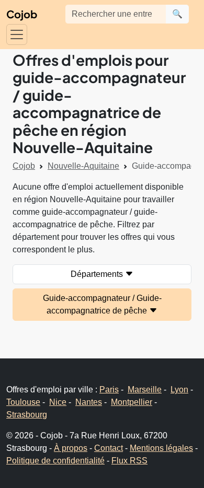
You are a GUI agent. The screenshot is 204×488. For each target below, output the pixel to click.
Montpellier (131, 402)
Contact (108, 448)
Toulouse (23, 402)
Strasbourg (26, 414)
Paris (109, 389)
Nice (57, 402)
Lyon (179, 389)
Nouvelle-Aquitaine (83, 165)
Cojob (21, 13)
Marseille (145, 389)
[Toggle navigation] (16, 34)
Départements (98, 274)
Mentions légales (161, 448)
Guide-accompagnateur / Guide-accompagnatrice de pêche (102, 304)
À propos (70, 448)
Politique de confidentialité (55, 460)
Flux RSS (129, 460)
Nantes (88, 402)
